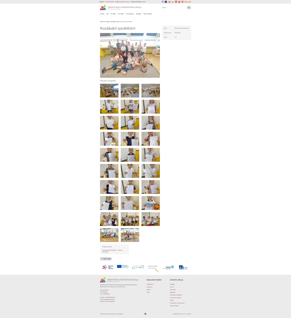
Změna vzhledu (174, 306)
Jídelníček (172, 292)
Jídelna (148, 289)
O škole (102, 14)
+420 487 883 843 (109, 2)
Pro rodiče (121, 14)
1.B (175, 37)
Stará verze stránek (175, 298)
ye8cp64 (143, 2)
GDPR (171, 300)
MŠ (107, 14)
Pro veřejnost (130, 14)
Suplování (173, 289)
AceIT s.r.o (181, 314)
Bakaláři (172, 284)
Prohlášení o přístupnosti (177, 303)
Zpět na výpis (107, 259)
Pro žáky (113, 14)
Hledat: (164, 7)
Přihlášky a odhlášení (176, 295)
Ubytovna (149, 287)
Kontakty (138, 14)
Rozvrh (172, 287)
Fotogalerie (150, 284)
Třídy (148, 292)
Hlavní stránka (147, 14)
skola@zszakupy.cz (124, 2)
